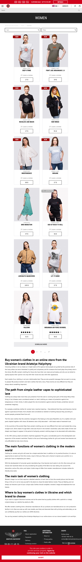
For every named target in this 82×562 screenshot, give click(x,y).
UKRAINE (55, 173)
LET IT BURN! (55, 276)
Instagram (9, 544)
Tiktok (15, 544)
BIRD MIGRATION (26, 225)
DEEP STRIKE (26, 70)
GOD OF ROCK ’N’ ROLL (55, 225)
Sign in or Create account (75, 6)
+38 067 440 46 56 (67, 536)
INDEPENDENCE (27, 173)
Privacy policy (48, 539)
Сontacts (65, 6)
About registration (31, 534)
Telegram (18, 544)
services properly (39, 550)
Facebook (6, 544)
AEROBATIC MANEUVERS (26, 276)
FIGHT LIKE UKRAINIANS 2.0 (55, 70)
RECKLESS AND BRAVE (26, 122)
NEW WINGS (55, 122)
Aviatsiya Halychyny (11, 26)
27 (49, 352)
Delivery (27, 540)
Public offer (47, 542)
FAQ (25, 531)
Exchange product (30, 543)
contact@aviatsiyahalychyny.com (71, 539)
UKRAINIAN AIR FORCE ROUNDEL (55, 327)
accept (41, 558)
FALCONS (27, 327)
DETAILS (60, 2)
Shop (22, 26)
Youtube (12, 544)
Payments (28, 537)
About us (47, 536)
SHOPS (63, 531)
